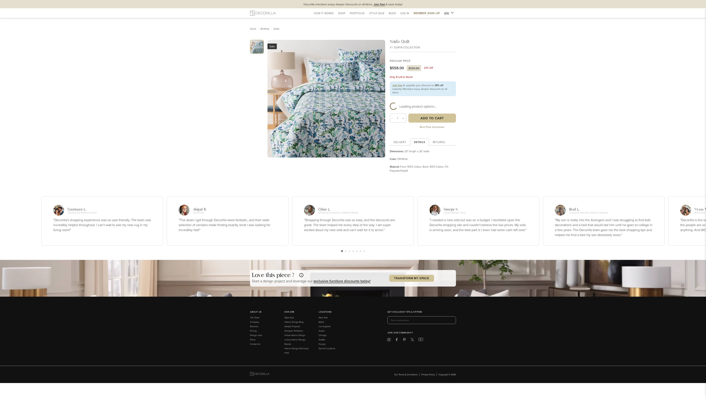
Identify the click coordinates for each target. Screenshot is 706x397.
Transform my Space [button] (411, 278)
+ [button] (403, 118)
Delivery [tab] (400, 142)
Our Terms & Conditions (406, 374)
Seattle (322, 339)
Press (253, 339)
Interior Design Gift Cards (296, 348)
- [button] (392, 118)
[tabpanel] (423, 161)
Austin (322, 330)
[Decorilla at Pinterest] (404, 340)
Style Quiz (289, 317)
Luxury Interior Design (294, 339)
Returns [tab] (439, 142)
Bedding (265, 28)
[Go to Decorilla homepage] (259, 374)
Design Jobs (256, 335)
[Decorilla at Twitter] (412, 340)
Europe (322, 344)
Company (254, 321)
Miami (321, 321)
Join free (397, 85)
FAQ (286, 352)
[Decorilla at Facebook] (396, 340)
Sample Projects (292, 326)
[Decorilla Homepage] (263, 13)
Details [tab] (419, 142)
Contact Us (255, 344)
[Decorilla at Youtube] (420, 340)
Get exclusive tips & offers (404, 312)
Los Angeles (325, 326)
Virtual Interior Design (294, 335)
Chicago (323, 335)
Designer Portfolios (293, 330)
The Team (254, 317)
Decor (253, 28)
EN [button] (446, 13)
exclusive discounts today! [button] (341, 281)
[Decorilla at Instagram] (389, 340)
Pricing (253, 330)
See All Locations (327, 348)
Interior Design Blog (294, 321)
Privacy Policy (428, 374)
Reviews (254, 326)
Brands (287, 344)
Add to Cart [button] (432, 118)
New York (323, 317)
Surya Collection (407, 47)
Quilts (276, 28)
